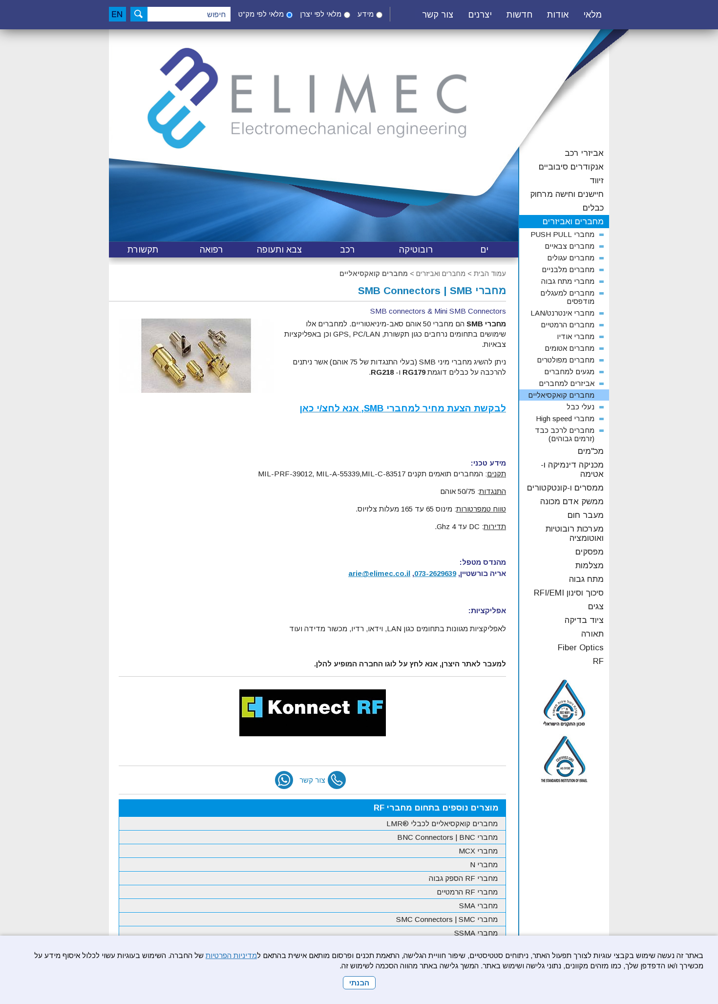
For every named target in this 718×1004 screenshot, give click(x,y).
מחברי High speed (565, 418)
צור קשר (437, 15)
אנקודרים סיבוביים (571, 166)
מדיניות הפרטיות (231, 955)
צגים (596, 606)
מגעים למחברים (569, 371)
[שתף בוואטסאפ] (284, 780)
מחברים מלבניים (568, 269)
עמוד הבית (490, 274)
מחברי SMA (478, 905)
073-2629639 (435, 573)
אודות (558, 15)
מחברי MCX (478, 851)
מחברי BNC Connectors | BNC (447, 837)
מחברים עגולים (570, 258)
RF (598, 661)
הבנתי (359, 983)
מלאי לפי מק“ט (261, 14)
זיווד (597, 180)
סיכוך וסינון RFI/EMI (569, 593)
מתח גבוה (586, 579)
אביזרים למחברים (566, 383)
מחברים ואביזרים (440, 274)
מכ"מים (591, 451)
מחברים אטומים (569, 348)
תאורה (592, 634)
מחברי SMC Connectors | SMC (447, 919)
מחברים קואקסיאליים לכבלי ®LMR (442, 823)
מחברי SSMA (476, 933)
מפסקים (589, 551)
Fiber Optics (581, 647)
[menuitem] (592, 15)
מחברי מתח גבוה (567, 281)
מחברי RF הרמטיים (467, 892)
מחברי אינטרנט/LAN (562, 313)
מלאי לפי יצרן (320, 14)
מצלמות (589, 565)
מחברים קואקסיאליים (373, 274)
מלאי (592, 15)
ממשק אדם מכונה (572, 501)
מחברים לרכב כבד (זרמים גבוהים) (564, 434)
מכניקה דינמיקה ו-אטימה (572, 469)
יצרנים (480, 15)
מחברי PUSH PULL (562, 234)
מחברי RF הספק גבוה (463, 878)
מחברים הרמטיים (567, 324)
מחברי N (484, 864)
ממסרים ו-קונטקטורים (565, 487)
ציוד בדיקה (584, 620)
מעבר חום (586, 515)
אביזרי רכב (584, 153)
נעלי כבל (580, 407)
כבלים (593, 208)
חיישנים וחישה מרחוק (567, 194)
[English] (117, 14)
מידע (366, 14)
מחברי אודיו (575, 336)
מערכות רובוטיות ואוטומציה (575, 533)
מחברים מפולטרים (565, 360)
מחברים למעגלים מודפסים (567, 297)
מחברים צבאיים (569, 246)
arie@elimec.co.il (379, 573)
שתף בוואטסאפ (284, 780)
